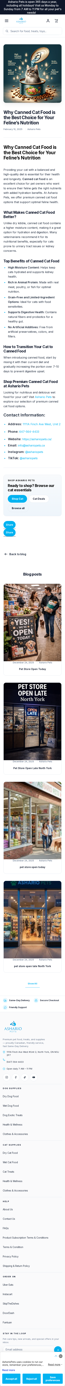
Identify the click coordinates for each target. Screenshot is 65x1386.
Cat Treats (8, 1171)
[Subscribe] (58, 1350)
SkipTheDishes (11, 1303)
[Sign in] (48, 21)
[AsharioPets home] (27, 21)
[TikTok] (24, 1077)
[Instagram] (6, 1077)
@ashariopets (34, 452)
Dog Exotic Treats (13, 1115)
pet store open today (32, 867)
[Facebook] (15, 1077)
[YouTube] (33, 1077)
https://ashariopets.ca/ (37, 439)
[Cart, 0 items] (56, 21)
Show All (32, 983)
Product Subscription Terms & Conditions (25, 1237)
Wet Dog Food (11, 1105)
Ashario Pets (43, 397)
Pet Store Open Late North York (32, 768)
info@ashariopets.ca (31, 445)
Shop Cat (17, 498)
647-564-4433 (29, 431)
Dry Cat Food (10, 1153)
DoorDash (8, 1313)
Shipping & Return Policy (16, 1266)
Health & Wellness (12, 1124)
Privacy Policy (11, 1256)
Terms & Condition (13, 1247)
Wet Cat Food (10, 1162)
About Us (8, 1209)
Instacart (7, 1294)
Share (9, 524)
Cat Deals (39, 498)
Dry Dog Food (11, 1096)
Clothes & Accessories (15, 1134)
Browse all (18, 508)
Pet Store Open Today (32, 669)
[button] (9, 532)
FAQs (6, 1228)
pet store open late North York (32, 966)
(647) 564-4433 (15, 1062)
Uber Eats (8, 1284)
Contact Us (9, 1218)
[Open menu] (6, 21)
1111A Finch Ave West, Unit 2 (41, 424)
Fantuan (7, 1322)
